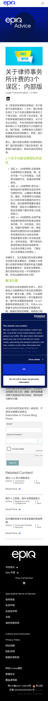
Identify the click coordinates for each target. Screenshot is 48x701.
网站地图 (10, 646)
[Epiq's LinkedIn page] (24, 583)
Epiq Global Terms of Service (20, 594)
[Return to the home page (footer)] (9, 3)
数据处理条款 (12, 657)
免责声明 (10, 605)
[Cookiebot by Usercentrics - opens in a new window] (34, 316)
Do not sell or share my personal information (24, 380)
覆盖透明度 (11, 680)
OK (24, 369)
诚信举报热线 (12, 623)
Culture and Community (18, 634)
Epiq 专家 (11, 572)
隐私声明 (10, 651)
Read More (12, 489)
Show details (34, 359)
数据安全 (10, 674)
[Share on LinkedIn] (8, 99)
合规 (8, 617)
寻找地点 (10, 567)
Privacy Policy (13, 640)
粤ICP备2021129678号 (19, 686)
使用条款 (10, 599)
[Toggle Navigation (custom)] (43, 3)
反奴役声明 (11, 611)
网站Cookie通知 (14, 668)
